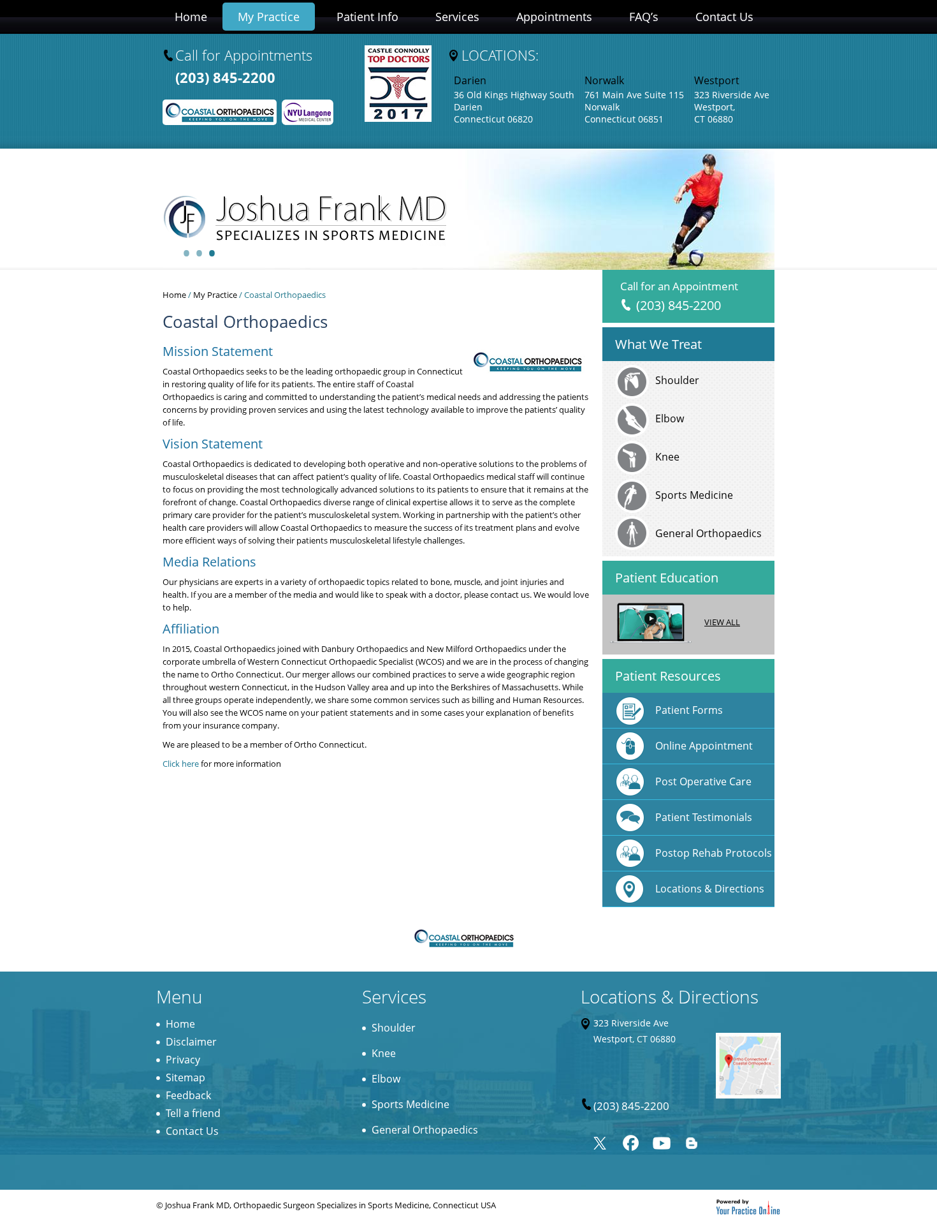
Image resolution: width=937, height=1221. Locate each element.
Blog (692, 1140)
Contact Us (724, 16)
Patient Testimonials (703, 817)
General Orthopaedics (708, 533)
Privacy (183, 1060)
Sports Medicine (694, 495)
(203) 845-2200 (225, 77)
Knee (667, 457)
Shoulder (677, 380)
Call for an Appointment (679, 296)
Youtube (661, 1140)
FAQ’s (643, 16)
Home (191, 16)
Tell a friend (193, 1113)
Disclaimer (191, 1042)
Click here (181, 763)
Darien (470, 80)
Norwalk (604, 80)
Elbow (669, 418)
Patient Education (666, 577)
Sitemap (185, 1077)
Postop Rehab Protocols (713, 853)
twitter (600, 1140)
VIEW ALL (722, 622)
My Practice (269, 16)
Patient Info (367, 16)
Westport (716, 80)
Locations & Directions (709, 889)
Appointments (554, 16)
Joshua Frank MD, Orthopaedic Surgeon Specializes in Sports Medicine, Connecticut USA (330, 1205)
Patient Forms (689, 710)
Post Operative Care (703, 781)
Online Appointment (704, 746)
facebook (631, 1140)
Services (457, 16)
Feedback (188, 1095)
